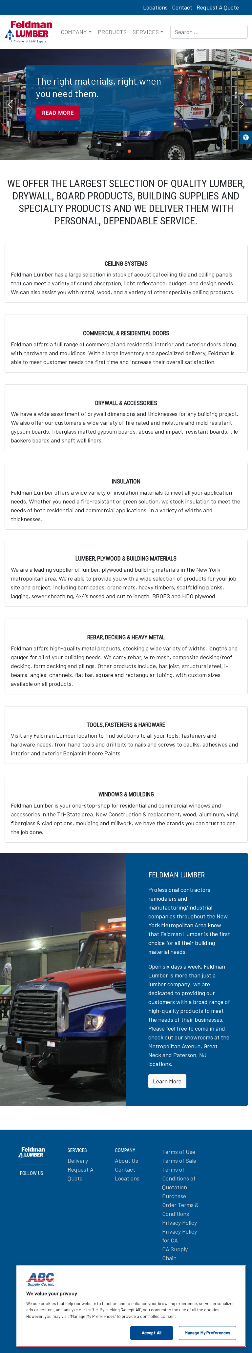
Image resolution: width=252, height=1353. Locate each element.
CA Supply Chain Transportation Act (181, 1262)
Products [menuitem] (112, 31)
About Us (126, 1160)
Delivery (78, 1160)
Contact (182, 7)
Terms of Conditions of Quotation (179, 1178)
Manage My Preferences (208, 1332)
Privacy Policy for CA (179, 1236)
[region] (126, 104)
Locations (155, 7)
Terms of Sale (179, 1160)
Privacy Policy (179, 1222)
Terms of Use (178, 1151)
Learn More (167, 1081)
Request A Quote (218, 7)
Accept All (151, 1332)
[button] (246, 137)
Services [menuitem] (146, 31)
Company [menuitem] (74, 31)
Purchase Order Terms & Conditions (180, 1204)
